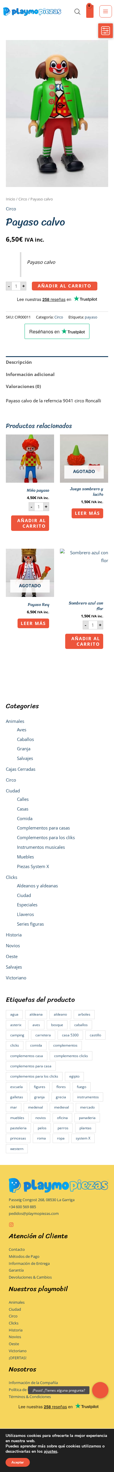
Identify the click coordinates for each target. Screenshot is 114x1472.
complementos (65, 1045)
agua (14, 1014)
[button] (100, 1390)
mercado (87, 1107)
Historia (14, 935)
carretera (43, 1035)
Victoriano (16, 978)
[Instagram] (11, 1224)
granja (39, 1097)
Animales (15, 721)
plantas (85, 1128)
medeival (35, 1107)
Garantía (16, 1270)
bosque (57, 1025)
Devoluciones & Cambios (30, 1277)
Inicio (10, 199)
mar (13, 1107)
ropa (61, 1138)
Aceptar (17, 1462)
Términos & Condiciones (30, 1396)
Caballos (25, 739)
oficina (62, 1118)
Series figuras (30, 924)
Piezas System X (33, 866)
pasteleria (18, 1128)
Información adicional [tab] (30, 374)
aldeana (36, 1014)
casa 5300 (70, 1035)
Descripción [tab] (19, 362)
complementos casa (26, 1056)
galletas (16, 1097)
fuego (81, 1087)
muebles (17, 1118)
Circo (11, 780)
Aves (21, 729)
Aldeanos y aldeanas (37, 886)
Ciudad (13, 791)
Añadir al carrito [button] (31, 523)
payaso (91, 317)
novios (40, 1118)
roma (41, 1138)
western (16, 1149)
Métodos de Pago (24, 1256)
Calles (23, 799)
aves (36, 1025)
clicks (14, 1045)
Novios (13, 945)
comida (36, 1045)
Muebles (25, 857)
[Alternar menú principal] (105, 11)
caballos (81, 1025)
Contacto (17, 1249)
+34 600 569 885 (22, 1206)
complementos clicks (71, 1056)
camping (17, 1035)
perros (63, 1128)
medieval (61, 1107)
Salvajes (25, 758)
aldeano (60, 1014)
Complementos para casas (43, 828)
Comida (24, 818)
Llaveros (25, 914)
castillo (95, 1035)
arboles (84, 1014)
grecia (61, 1097)
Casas (22, 809)
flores (61, 1087)
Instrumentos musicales (41, 847)
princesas (18, 1138)
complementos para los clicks (34, 1076)
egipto (74, 1076)
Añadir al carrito (64, 286)
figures (39, 1087)
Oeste (12, 956)
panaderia (87, 1118)
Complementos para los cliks (46, 837)
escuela (16, 1087)
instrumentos (88, 1097)
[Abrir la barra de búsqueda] (77, 11)
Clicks (11, 877)
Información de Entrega (29, 1263)
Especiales (27, 905)
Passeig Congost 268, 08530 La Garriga (42, 1199)
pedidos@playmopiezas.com (34, 1213)
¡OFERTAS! (17, 1357)
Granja (23, 748)
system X (83, 1138)
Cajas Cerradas (20, 769)
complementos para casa (30, 1066)
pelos (42, 1128)
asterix (15, 1025)
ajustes (50, 1451)
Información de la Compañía (33, 1382)
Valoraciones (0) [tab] (23, 386)
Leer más (87, 513)
